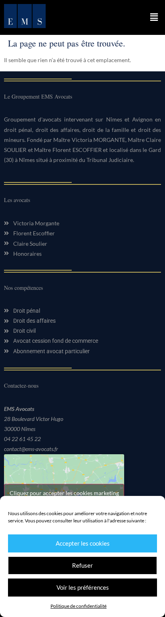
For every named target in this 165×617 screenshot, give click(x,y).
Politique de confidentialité (78, 606)
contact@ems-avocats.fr (31, 448)
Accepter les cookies (83, 543)
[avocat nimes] (25, 25)
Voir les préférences (82, 587)
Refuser (82, 565)
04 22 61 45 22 (22, 438)
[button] (154, 17)
